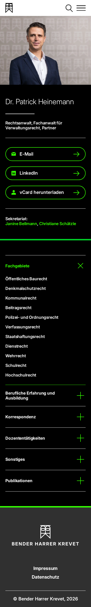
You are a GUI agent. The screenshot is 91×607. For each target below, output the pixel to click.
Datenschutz (45, 577)
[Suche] (69, 8)
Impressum (45, 568)
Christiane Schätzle (57, 223)
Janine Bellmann (21, 223)
